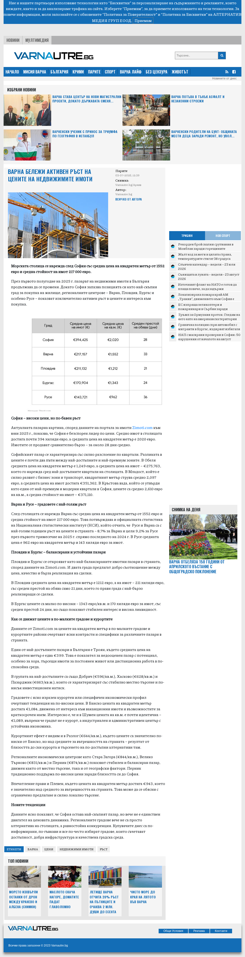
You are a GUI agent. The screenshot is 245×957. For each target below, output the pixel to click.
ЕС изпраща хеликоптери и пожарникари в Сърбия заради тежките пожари (203, 308)
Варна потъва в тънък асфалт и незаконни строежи (197, 99)
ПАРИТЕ (94, 72)
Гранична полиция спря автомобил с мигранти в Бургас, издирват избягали (209, 326)
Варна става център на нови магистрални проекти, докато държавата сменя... (86, 99)
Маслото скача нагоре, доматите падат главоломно (64, 899)
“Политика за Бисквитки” (184, 14)
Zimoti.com (142, 427)
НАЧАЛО (12, 72)
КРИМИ (78, 72)
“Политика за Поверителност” (129, 14)
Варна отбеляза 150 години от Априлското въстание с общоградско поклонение (197, 566)
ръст (103, 849)
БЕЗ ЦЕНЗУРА (156, 72)
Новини (12, 40)
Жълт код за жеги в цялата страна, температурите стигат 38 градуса (205, 256)
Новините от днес (224, 78)
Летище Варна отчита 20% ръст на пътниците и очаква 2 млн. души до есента (104, 901)
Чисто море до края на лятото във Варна (143, 896)
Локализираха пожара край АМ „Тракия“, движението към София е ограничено (206, 298)
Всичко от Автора (128, 199)
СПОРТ (110, 72)
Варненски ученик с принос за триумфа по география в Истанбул (84, 133)
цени (48, 849)
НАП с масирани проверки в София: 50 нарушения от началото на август (209, 336)
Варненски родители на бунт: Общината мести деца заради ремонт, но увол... (204, 133)
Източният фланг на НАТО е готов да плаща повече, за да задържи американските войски (207, 288)
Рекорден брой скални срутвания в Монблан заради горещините (206, 246)
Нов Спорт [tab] (223, 236)
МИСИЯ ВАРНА (34, 72)
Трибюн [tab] (187, 236)
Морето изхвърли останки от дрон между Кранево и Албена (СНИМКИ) (23, 899)
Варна (33, 849)
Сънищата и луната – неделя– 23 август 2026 (208, 276)
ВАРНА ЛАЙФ (130, 72)
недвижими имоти (77, 849)
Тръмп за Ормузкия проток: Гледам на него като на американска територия (209, 316)
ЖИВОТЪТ (180, 72)
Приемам (143, 20)
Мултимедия (37, 40)
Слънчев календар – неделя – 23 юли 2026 (206, 266)
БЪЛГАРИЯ (59, 72)
